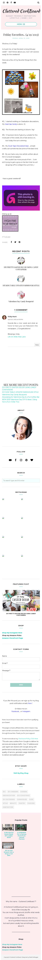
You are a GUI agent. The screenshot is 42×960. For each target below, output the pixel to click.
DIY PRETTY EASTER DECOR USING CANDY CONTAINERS (21, 614)
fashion (31, 803)
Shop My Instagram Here (12, 633)
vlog (31, 799)
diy (4, 791)
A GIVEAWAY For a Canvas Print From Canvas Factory (21, 836)
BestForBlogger (33, 957)
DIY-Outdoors (9, 799)
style (5, 803)
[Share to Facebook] (11, 242)
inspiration (8, 807)
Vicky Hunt (12, 317)
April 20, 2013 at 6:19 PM (15, 319)
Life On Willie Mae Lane (17, 337)
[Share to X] (15, 242)
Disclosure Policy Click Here (28, 738)
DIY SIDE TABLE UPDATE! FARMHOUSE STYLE (20, 392)
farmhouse (22, 799)
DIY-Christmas (23, 795)
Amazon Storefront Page (12, 638)
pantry (22, 803)
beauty (13, 803)
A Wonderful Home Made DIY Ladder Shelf (8, 835)
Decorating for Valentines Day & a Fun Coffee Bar (20, 397)
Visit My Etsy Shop (21, 773)
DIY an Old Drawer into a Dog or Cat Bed (9, 853)
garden (24, 791)
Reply (37, 345)
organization (9, 795)
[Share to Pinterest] (19, 242)
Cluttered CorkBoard (21, 11)
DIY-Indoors (13, 791)
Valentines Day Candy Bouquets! (14, 395)
